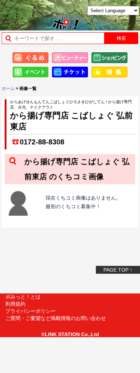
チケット (70, 72)
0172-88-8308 (42, 141)
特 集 (109, 72)
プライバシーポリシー (30, 311)
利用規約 (15, 304)
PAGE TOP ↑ (117, 270)
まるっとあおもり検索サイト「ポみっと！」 (23, 13)
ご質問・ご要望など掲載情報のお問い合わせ (55, 318)
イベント (30, 72)
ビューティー (70, 57)
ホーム (8, 88)
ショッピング (109, 57)
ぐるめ (30, 57)
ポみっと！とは (23, 297)
